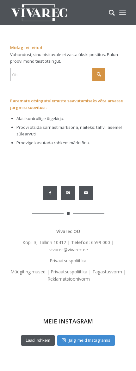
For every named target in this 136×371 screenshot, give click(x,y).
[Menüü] (122, 12)
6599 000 (100, 242)
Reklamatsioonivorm (68, 279)
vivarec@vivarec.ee (68, 250)
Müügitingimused (28, 272)
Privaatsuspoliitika (68, 261)
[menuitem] (108, 12)
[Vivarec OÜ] (56, 12)
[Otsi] (108, 12)
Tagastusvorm (107, 272)
